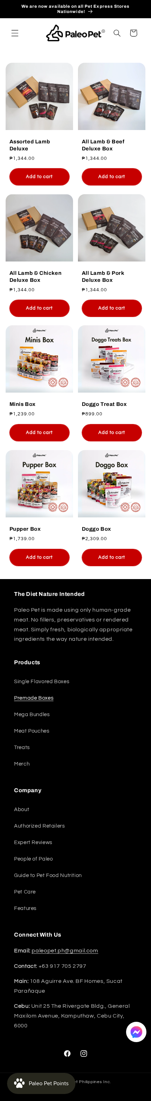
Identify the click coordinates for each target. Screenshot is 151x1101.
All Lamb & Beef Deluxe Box (103, 145)
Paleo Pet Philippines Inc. (84, 1082)
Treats (22, 747)
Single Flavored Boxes (41, 681)
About (21, 809)
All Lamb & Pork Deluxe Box (103, 276)
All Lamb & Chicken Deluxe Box (35, 276)
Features (25, 908)
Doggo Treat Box (104, 404)
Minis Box (22, 404)
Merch (21, 764)
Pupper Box (25, 529)
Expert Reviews (33, 842)
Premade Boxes (33, 698)
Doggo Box (96, 529)
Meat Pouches (32, 731)
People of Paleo (33, 859)
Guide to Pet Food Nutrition (48, 875)
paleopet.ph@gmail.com (65, 950)
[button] (15, 33)
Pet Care (25, 892)
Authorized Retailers (39, 826)
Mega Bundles (32, 714)
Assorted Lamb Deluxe (29, 145)
